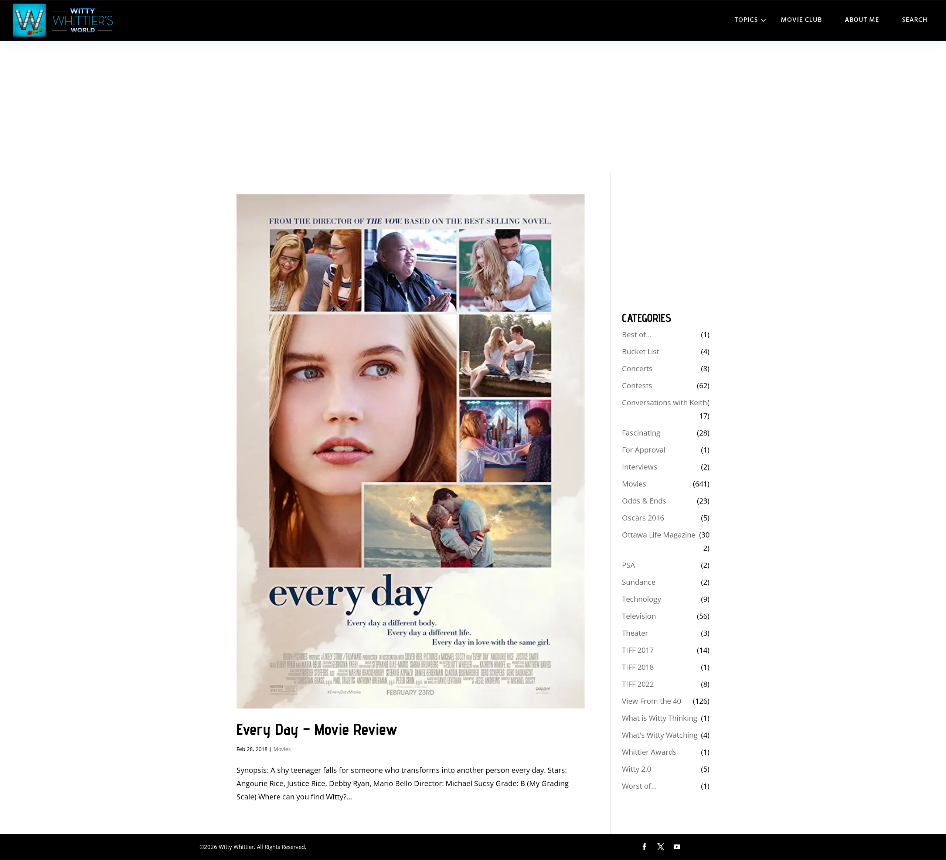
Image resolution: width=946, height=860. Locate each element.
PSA (628, 565)
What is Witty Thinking (659, 718)
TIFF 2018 (638, 667)
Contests (637, 385)
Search (915, 20)
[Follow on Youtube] (677, 846)
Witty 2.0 (636, 769)
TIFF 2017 (638, 650)
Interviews (639, 467)
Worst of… (639, 786)
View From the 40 (651, 701)
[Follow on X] (660, 846)
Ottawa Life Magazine (658, 535)
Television (639, 616)
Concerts (637, 368)
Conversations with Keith (664, 402)
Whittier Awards (649, 752)
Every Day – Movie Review (316, 729)
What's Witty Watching (660, 735)
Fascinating (641, 433)
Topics (746, 20)
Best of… (637, 334)
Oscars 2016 (643, 518)
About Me (862, 20)
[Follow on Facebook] (644, 846)
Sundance (639, 582)
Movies (282, 748)
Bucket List (640, 351)
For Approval (644, 450)
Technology (641, 599)
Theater (635, 633)
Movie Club (801, 20)
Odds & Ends (644, 501)
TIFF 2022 (638, 684)
